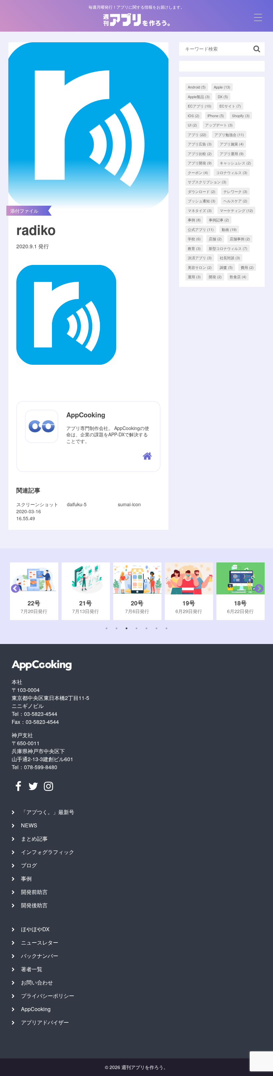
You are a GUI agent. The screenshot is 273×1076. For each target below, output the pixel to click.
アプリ (197, 134)
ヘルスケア (235, 200)
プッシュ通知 (201, 200)
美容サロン (200, 267)
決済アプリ (200, 257)
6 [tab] (156, 628)
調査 (226, 267)
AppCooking (36, 1009)
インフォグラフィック (47, 852)
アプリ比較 (200, 153)
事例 (194, 219)
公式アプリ (201, 229)
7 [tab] (166, 628)
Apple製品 (199, 96)
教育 (194, 248)
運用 (194, 276)
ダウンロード (201, 191)
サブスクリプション (207, 181)
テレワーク (235, 191)
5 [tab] (146, 628)
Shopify (241, 115)
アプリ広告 (200, 143)
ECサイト (230, 105)
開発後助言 (34, 905)
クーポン (198, 172)
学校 (194, 238)
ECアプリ (199, 105)
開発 (215, 276)
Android (197, 87)
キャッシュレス (235, 162)
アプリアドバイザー (45, 1022)
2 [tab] (116, 628)
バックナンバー (39, 956)
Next (257, 591)
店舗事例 (240, 238)
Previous (13, 591)
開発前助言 (34, 892)
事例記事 (219, 219)
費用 (247, 267)
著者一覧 (31, 969)
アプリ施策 (232, 143)
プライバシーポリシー (47, 995)
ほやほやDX (35, 929)
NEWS (29, 825)
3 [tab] (126, 628)
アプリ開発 (200, 162)
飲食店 (238, 276)
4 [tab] (136, 628)
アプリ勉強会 (229, 134)
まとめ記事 (34, 838)
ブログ (29, 865)
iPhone (215, 115)
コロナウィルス (231, 172)
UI (192, 124)
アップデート (219, 124)
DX (223, 96)
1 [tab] (106, 628)
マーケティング (236, 210)
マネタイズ (200, 210)
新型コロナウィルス (228, 248)
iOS (193, 115)
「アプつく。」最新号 (47, 812)
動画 (229, 229)
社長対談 (230, 257)
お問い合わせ (37, 982)
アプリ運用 (232, 153)
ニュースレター (39, 942)
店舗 (215, 238)
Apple (222, 87)
